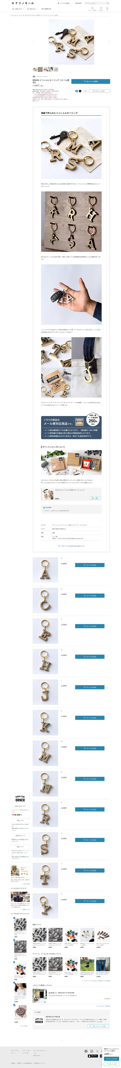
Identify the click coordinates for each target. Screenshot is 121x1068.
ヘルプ (35, 1053)
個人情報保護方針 (28, 1063)
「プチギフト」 (47, 510)
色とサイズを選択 (92, 81)
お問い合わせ (36, 1055)
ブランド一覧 (26, 1050)
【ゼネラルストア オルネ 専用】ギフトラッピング (70, 490)
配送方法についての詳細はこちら (19, 839)
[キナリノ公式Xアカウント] (97, 1051)
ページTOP (61, 1040)
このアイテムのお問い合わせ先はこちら (73, 546)
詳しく (95, 498)
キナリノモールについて (39, 1050)
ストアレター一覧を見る (104, 1006)
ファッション (56, 525)
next (107, 42)
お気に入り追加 (112, 1064)
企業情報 (13, 1063)
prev (35, 42)
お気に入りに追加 (100, 91)
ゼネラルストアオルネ (30, 15)
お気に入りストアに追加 (99, 1026)
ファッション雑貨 (66, 525)
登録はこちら (26, 909)
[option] (71, 42)
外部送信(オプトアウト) (39, 1063)
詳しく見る (27, 884)
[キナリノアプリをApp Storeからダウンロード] (93, 1057)
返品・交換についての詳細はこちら (20, 856)
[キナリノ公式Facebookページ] (86, 1051)
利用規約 (19, 1063)
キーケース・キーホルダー (80, 525)
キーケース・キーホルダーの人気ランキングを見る (97, 980)
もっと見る (24, 1026)
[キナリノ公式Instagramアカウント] (92, 1051)
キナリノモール (14, 15)
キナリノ (13, 1053)
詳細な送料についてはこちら (18, 828)
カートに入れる (112, 1058)
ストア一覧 (21, 15)
